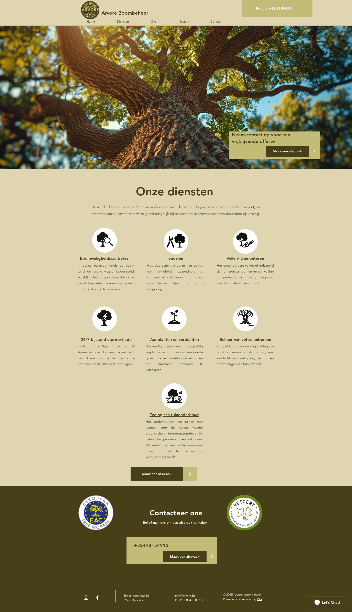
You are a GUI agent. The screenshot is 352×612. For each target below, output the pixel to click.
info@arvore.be (185, 596)
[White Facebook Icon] (97, 597)
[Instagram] (86, 597)
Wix (259, 599)
